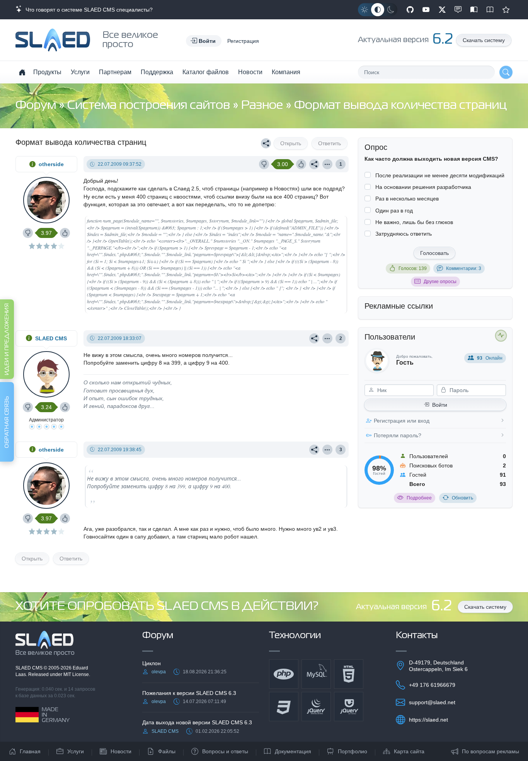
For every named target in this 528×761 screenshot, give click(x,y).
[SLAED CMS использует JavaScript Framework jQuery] (316, 706)
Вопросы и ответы (225, 751)
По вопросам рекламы (490, 751)
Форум (37, 105)
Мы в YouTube (426, 9)
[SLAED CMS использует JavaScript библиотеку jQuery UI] (348, 706)
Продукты (47, 72)
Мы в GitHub (410, 9)
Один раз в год (394, 210)
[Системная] (377, 9)
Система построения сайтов (150, 105)
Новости (250, 72)
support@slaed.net (432, 702)
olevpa (159, 671)
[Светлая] (364, 9)
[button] (203, 41)
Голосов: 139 (413, 268)
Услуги (80, 72)
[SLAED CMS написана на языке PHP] (283, 674)
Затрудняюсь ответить (403, 234)
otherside (51, 164)
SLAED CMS (51, 338)
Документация (293, 751)
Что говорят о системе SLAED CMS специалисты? (87, 10)
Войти (439, 405)
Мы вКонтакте (458, 9)
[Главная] (22, 72)
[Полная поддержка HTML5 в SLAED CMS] (348, 674)
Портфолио (352, 751)
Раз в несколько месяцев (407, 198)
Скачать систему (484, 40)
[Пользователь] (327, 164)
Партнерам (115, 72)
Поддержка (157, 72)
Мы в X (442, 9)
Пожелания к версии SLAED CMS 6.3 (189, 693)
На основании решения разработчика (423, 187)
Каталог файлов (205, 72)
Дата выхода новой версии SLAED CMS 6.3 (197, 722)
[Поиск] (506, 72)
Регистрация (243, 41)
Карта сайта (409, 751)
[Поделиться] (266, 143)
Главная (30, 751)
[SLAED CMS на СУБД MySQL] (316, 674)
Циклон (151, 663)
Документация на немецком (473, 9)
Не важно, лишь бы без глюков (414, 222)
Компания (286, 72)
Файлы (166, 751)
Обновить (462, 498)
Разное (263, 105)
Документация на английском (490, 9)
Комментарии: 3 (463, 268)
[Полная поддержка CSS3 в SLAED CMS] (283, 706)
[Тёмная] (390, 9)
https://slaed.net (428, 720)
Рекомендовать (506, 9)
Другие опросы (440, 281)
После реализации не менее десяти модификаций (439, 175)
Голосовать (434, 253)
